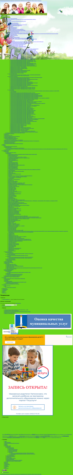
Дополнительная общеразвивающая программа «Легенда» (20, 62)
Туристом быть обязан (12, 245)
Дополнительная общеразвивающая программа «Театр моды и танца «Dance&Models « (25, 105)
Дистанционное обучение (8, 262)
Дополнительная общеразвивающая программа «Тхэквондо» (20, 84)
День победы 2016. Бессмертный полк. (15, 191)
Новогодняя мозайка (11, 221)
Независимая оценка (7, 147)
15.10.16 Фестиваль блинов (13, 162)
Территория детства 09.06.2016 (13, 243)
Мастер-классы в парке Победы (9, 312)
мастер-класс (22, 436)
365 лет (3, 434)
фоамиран (47, 437)
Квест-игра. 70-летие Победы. (13, 201)
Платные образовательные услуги (10, 137)
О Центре (4, 145)
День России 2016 (11, 194)
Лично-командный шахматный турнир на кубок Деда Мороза (18, 205)
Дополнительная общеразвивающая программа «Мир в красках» (21, 117)
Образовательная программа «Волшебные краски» (19, 68)
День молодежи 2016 (11, 187)
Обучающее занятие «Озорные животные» (11, 310)
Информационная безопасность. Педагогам (11, 283)
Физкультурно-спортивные (13, 76)
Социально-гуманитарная (10, 254)
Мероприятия (8, 153)
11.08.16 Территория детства (13, 158)
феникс (37, 437)
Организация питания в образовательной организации (13, 143)
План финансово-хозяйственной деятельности (14, 25)
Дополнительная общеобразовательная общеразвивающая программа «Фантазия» (24, 98)
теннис (26, 437)
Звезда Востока (11, 197)
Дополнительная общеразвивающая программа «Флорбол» (20, 80)
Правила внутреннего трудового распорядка (15, 29)
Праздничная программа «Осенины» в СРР (15, 230)
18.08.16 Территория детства (13, 164)
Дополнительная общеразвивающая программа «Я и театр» (20, 122)
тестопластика (30, 437)
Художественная (9, 260)
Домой (5, 441)
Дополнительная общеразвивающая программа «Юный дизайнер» (21, 107)
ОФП (5, 286)
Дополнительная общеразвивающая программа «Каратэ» (20, 78)
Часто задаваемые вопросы (9, 269)
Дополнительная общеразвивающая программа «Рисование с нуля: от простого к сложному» (26, 101)
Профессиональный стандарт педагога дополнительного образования (18, 32)
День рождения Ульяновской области (14, 193)
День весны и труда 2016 (12, 185)
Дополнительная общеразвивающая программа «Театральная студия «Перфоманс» (24, 119)
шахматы (52, 437)
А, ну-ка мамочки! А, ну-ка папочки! (14, 177)
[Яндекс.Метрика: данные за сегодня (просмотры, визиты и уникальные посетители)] (5, 472)
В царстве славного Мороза (13, 181)
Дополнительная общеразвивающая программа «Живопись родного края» (23, 114)
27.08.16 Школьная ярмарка (13, 166)
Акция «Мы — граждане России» (14, 179)
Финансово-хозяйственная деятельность (11, 138)
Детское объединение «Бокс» (11, 152)
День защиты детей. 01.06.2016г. (13, 186)
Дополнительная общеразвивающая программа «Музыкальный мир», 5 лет (23, 63)
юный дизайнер (56, 437)
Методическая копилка (8, 281)
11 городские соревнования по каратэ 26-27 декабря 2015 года (18, 157)
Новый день (37, 434)
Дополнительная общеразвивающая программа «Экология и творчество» (20, 253)
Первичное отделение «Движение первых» (11, 276)
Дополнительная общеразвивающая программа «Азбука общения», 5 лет (22, 59)
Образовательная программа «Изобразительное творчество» (20, 127)
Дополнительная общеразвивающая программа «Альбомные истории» (22, 99)
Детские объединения (8, 251)
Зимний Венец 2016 (11, 198)
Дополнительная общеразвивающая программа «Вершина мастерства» (22, 108)
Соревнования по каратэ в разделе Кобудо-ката (16, 238)
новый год (37, 436)
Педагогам (4, 277)
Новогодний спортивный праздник (14, 220)
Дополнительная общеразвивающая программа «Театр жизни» (21, 104)
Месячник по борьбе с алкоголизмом (14, 214)
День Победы (21, 434)
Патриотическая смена (10, 266)
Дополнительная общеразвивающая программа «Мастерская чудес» (21, 115)
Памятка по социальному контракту (10, 313)
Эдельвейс (61, 434)
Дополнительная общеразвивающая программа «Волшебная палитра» (22, 111)
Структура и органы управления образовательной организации (15, 21)
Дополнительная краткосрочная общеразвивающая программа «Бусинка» (22, 92)
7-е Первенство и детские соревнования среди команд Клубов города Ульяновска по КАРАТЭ (24, 169)
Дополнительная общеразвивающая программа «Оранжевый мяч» (21, 83)
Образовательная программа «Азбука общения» (18, 66)
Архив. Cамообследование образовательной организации (18, 38)
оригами (42, 436)
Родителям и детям (5, 150)
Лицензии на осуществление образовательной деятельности (16, 24)
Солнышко (45, 434)
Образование (6, 39)
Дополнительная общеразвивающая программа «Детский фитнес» (21, 81)
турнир (34, 437)
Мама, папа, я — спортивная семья (14, 206)
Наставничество (7, 279)
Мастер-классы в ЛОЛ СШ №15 (13, 212)
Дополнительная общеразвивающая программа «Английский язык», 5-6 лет (23, 61)
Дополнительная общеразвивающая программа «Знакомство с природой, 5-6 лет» (24, 52)
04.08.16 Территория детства (13, 155)
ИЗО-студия (30, 434)
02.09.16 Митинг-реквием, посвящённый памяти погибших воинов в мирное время (22, 154)
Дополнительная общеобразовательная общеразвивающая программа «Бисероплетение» (25, 93)
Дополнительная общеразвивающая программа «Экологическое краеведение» (23, 121)
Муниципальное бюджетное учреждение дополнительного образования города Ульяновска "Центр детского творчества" (20, 0)
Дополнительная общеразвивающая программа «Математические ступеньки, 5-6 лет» (24, 54)
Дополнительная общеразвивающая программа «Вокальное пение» (21, 109)
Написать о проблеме (10, 342)
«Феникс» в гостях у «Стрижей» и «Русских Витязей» (17, 176)
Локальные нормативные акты (11, 27)
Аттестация (6, 280)
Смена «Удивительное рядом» (11, 268)
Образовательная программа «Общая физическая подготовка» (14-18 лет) (22, 88)
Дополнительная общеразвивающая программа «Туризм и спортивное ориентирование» (25, 74)
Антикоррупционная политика (13, 31)
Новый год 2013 (11, 222)
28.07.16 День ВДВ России (12, 167)
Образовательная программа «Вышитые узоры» (18, 124)
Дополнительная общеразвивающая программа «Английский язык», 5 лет (22, 60)
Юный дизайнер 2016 (12, 250)
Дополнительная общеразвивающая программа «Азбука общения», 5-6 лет (19, 42)
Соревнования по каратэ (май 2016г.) (14, 237)
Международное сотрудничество (9, 141)
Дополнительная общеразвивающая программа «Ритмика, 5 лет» (21, 56)
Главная (3, 17)
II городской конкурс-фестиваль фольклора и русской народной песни (20, 175)
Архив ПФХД (10, 26)
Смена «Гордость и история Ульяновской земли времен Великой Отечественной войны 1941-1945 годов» (24, 267)
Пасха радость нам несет (12, 227)
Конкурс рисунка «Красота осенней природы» (16, 202)
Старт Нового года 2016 (12, 241)
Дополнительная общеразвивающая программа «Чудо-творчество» (21, 120)
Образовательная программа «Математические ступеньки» (20, 70)
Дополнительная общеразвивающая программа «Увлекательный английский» (23, 65)
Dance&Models (8, 434)
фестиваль (41, 437)
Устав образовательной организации (12, 23)
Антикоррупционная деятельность (12, 22)
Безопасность (8, 271)
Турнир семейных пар (12, 246)
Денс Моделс (16, 434)
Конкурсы (4, 284)
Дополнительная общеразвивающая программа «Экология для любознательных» (24, 85)
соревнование (65, 436)
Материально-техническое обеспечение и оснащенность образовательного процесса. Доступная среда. (21, 140)
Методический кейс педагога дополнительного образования (14, 278)
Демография (8, 273)
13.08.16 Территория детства (13, 160)
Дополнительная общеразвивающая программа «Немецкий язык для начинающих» (24, 48)
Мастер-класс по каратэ (12, 209)
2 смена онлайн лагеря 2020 (11, 287)
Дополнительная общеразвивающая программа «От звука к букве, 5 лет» (22, 55)
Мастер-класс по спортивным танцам (14, 210)
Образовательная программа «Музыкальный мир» (18, 71)
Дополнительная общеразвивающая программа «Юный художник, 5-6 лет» (23, 58)
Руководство (6, 134)
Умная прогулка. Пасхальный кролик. (14, 248)
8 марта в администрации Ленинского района (16, 171)
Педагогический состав (8, 135)
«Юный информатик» (6, 299)
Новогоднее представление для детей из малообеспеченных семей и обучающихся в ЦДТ (23, 216)
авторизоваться (18, 303)
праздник (47, 436)
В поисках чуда (11, 180)
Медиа (5, 467)
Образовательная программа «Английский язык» (18, 67)
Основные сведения (7, 20)
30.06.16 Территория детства (13, 168)
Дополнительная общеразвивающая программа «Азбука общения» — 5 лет (23, 50)
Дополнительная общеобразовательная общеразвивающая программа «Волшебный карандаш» (26, 95)
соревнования (4, 437)
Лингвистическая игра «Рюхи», (13, 204)
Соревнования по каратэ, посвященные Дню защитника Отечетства (19, 240)
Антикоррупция (5, 289)
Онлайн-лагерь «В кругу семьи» (11, 265)
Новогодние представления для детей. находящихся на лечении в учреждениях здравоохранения (24, 217)
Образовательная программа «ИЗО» (16, 69)
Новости (3, 144)
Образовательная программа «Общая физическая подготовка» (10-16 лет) (22, 87)
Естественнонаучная (9, 252)
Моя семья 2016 (11, 215)
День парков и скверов (12, 189)
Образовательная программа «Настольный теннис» (19, 86)
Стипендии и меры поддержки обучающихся (12, 136)
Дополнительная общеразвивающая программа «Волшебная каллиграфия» (23, 110)
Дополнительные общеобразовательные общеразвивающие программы (18, 43)
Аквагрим (12, 434)
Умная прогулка (11, 247)
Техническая (8, 256)
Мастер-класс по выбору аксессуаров (14, 208)
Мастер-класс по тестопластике (13, 211)
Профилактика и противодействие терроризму (12, 275)
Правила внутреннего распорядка (12, 35)
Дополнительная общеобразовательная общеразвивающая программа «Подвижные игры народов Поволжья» (25, 41)
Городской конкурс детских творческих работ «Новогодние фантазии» (20, 184)
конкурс (11, 436)
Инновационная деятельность (9, 142)
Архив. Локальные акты (12, 28)
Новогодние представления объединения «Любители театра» (18, 218)
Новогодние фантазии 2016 (13, 219)
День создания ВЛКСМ (12, 195)
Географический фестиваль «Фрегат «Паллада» (16, 183)
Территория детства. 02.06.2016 (13, 244)
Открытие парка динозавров (13, 226)
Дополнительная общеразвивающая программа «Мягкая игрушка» (21, 100)
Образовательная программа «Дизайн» (16, 126)
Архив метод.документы (10, 40)
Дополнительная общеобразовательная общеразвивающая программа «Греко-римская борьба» (26, 77)
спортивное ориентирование (13, 437)
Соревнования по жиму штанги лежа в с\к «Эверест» (17, 236)
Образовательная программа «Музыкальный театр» (17, 44)
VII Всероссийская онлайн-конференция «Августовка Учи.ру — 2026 (16, 309)
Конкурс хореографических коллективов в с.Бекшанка (17, 203)
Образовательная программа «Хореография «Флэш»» (17, 46)
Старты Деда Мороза (11, 242)
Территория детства (51, 434)
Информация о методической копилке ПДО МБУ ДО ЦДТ (16, 282)
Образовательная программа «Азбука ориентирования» (19, 75)
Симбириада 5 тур (11, 234)
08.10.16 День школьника (12, 156)
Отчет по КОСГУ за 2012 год (11, 139)
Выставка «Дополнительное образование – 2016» (16, 182)
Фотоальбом (6, 151)
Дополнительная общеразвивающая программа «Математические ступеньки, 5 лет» (24, 53)
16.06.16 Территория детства (13, 163)
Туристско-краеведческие (12, 73)
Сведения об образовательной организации (9, 18)
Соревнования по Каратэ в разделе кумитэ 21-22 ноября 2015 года (19, 239)
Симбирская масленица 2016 (13, 235)
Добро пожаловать (7, 442)
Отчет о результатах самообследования (13, 37)
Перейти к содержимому (4, 15)
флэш (44, 437)
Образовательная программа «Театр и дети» (15, 45)
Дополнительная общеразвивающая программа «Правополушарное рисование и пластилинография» (27, 118)
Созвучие (41, 434)
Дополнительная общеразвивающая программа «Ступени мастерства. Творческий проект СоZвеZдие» (27, 103)
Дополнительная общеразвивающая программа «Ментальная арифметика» (23, 116)
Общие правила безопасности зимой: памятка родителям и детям (19, 272)
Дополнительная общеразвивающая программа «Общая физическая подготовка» (24, 79)
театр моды (22, 437)
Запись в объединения (8, 261)
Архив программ (13, 91)
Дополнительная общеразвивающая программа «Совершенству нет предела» (23, 102)
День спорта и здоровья (12, 196)
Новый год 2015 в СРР (12, 223)
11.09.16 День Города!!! (12, 159)
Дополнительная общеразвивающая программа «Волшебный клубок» (22, 112)
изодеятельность (69, 434)
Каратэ (34, 434)
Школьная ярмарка (57, 434)
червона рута (49, 437)
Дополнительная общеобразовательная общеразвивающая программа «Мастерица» (24, 97)
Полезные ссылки (7, 149)
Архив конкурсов (7, 285)
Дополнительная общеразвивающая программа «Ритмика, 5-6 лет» (21, 57)
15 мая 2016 (10, 161)
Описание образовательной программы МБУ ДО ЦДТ (15, 132)
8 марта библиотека (11, 170)
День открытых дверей (12, 188)
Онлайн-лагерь (6, 263)
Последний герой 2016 (12, 229)
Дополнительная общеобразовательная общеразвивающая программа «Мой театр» (24, 94)
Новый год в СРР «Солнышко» (13, 224)
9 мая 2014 (10, 174)
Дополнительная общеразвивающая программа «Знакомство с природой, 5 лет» (23, 51)
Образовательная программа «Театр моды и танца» (19, 130)
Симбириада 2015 (11, 233)
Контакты (6, 465)
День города (26, 434)
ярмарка (60, 437)
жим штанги (64, 434)
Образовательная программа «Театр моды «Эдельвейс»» (19, 129)
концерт (14, 436)
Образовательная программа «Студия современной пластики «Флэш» (22, 128)
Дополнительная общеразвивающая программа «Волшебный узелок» (22, 113)
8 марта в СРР (10, 172)
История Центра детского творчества (10, 146)
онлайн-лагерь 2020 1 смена (11, 264)
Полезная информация (8, 270)
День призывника (11, 192)
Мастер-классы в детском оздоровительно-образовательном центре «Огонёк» (17, 311)
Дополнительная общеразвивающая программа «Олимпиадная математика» (23, 49)
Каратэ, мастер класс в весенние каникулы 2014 (16, 199)
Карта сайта (4, 292)
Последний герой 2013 (12, 228)
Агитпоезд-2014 (11, 178)
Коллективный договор (10, 36)
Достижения (4, 290)
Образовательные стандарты (9, 133)
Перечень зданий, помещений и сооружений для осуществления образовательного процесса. (20, 19)
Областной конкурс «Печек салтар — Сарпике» (16, 225)
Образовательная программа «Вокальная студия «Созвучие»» (20, 123)
